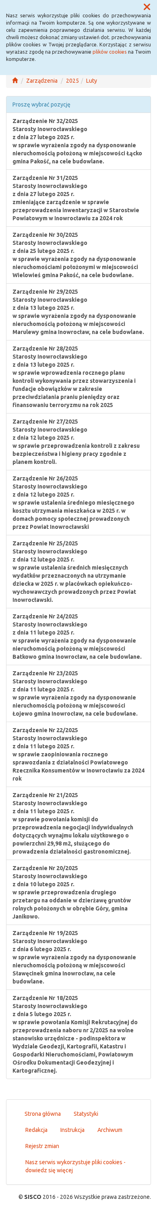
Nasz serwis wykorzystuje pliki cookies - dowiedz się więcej (75, 1166)
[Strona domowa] (15, 80)
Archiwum (109, 1130)
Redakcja (36, 1130)
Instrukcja (72, 1130)
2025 (72, 80)
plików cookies (110, 51)
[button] (147, 7)
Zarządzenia (42, 80)
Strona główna (43, 1114)
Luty (91, 80)
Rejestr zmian (42, 1146)
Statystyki (86, 1114)
